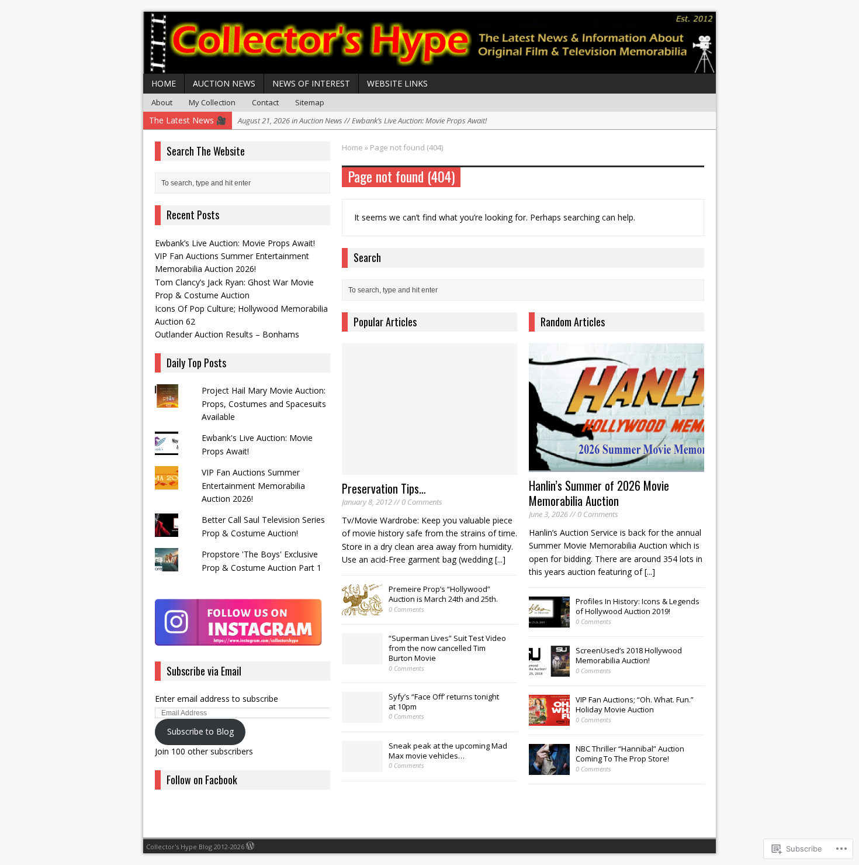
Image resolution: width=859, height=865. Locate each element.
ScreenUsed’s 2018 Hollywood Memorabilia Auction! (629, 655)
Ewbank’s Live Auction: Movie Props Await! (235, 243)
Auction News (224, 83)
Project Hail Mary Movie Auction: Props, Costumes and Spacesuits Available (264, 403)
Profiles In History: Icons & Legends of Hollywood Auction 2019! (637, 606)
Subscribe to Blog (200, 731)
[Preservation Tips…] (429, 468)
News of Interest (311, 83)
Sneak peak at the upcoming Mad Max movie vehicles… (448, 750)
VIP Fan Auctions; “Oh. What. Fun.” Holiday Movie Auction (635, 704)
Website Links (397, 83)
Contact (265, 102)
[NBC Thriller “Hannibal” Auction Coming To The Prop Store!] (549, 769)
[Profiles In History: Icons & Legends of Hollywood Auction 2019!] (549, 621)
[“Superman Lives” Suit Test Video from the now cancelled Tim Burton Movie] (362, 658)
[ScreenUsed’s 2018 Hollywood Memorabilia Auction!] (549, 671)
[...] (500, 559)
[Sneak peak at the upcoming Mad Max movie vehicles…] (362, 765)
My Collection (212, 102)
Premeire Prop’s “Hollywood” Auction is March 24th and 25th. (443, 594)
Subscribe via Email (204, 670)
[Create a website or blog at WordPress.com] (250, 846)
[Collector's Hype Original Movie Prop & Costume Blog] (429, 43)
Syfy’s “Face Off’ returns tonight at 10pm (444, 701)
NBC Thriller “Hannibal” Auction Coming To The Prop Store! (630, 753)
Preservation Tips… (384, 488)
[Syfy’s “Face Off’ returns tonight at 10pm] (362, 716)
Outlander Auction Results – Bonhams (227, 334)
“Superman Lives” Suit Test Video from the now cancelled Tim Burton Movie (447, 648)
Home (163, 83)
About (161, 102)
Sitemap (309, 102)
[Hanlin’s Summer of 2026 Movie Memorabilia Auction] (616, 465)
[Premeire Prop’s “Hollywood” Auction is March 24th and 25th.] (362, 609)
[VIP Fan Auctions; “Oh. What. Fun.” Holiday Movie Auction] (549, 720)
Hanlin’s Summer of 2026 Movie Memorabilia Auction (599, 493)
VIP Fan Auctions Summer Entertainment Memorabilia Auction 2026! (253, 485)
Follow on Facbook (202, 779)
